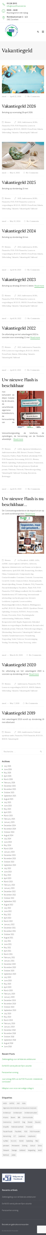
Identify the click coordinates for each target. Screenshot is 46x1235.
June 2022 (8, 911)
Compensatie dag (26, 574)
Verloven (20, 639)
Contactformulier (9, 577)
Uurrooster (17, 632)
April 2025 (7, 812)
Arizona (5, 1117)
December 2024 (10, 825)
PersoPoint (32, 129)
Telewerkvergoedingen (33, 629)
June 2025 (8, 805)
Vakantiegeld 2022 (19, 328)
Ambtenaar (7, 1113)
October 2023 (9, 862)
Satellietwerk (27, 625)
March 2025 (8, 815)
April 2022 (7, 918)
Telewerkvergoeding (32, 470)
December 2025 (10, 786)
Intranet (32, 598)
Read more (39, 285)
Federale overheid (17, 1127)
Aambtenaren (27, 732)
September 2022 (10, 901)
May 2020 (7, 984)
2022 (19, 347)
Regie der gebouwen (22, 466)
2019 (19, 732)
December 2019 (10, 1000)
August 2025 (8, 799)
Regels (19, 622)
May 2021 (7, 947)
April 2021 (7, 951)
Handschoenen (8, 595)
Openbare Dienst (36, 608)
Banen (13, 1117)
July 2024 (7, 838)
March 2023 (8, 881)
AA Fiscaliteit (23, 560)
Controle (28, 577)
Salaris (40, 129)
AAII (18, 1103)
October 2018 (9, 1036)
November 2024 (10, 829)
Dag (23, 1122)
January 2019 (9, 1026)
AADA (20, 449)
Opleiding (12, 463)
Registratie (27, 622)
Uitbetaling (6, 132)
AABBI (31, 560)
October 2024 (9, 832)
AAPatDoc (24, 564)
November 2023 (10, 858)
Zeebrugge (6, 476)
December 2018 (10, 1030)
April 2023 (7, 878)
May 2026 (7, 772)
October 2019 (9, 1007)
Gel (30, 591)
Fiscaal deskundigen (10, 588)
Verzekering (13, 642)
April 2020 (16, 571)
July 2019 (7, 1013)
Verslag (5, 642)
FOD (12, 126)
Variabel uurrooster (16, 636)
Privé (19, 615)
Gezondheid (36, 591)
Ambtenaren (27, 122)
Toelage (14, 1150)
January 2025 (9, 822)
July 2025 (7, 802)
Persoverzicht (7, 466)
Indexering (22, 595)
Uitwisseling (7, 632)
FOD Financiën (21, 126)
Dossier (30, 452)
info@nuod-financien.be (16, 6)
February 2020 (9, 993)
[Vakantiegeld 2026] (23, 79)
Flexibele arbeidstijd (29, 456)
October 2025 (9, 792)
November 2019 (10, 1003)
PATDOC (22, 612)
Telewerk (20, 470)
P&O (36, 1141)
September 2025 (10, 796)
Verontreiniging (31, 639)
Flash (19, 456)
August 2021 (8, 937)
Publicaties (18, 619)
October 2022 (9, 898)
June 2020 (8, 980)
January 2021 (9, 960)
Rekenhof (36, 622)
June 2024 (8, 842)
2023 (19, 296)
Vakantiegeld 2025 (19, 182)
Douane (37, 452)
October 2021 (9, 934)
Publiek (27, 619)
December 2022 (10, 891)
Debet (25, 581)
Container (20, 577)
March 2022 (8, 921)
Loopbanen (32, 1136)
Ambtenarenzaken (9, 452)
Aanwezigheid (14, 564)
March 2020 (8, 990)
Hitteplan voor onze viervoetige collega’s (18, 1088)
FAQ (32, 584)
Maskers (25, 605)
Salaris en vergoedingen (11, 625)
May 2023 (7, 875)
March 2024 (8, 848)
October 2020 (9, 970)
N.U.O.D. (17, 129)
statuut (32, 1146)
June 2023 (8, 871)
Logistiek (15, 601)
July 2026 (7, 766)
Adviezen (32, 564)
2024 (19, 247)
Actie (23, 1103)
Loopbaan (22, 1136)
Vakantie (15, 132)
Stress (40, 1146)
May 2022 (7, 914)
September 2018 (10, 1040)
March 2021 (8, 954)
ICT (16, 595)
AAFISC (5, 564)
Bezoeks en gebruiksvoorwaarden (15, 1224)
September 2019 (10, 1010)
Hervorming (19, 459)
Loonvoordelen (25, 601)
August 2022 (8, 904)
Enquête (6, 1127)
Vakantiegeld (24, 132)
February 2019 (9, 1023)
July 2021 (7, 941)
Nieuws (8, 122)
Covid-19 (5, 581)
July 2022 (7, 908)
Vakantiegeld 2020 (19, 664)
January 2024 (9, 852)
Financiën (6, 126)
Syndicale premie (8, 629)
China (4, 574)
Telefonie (12, 470)
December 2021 (10, 928)
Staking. (25, 1146)
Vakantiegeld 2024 (19, 230)
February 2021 (9, 957)
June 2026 (8, 769)
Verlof (14, 639)
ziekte (34, 642)
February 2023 (9, 885)
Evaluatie (26, 584)
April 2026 (7, 776)
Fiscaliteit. (23, 588)
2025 (19, 198)
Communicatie (13, 574)
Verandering (30, 636)
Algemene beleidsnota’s (32, 449)
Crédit (12, 581)
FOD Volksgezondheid (19, 591)
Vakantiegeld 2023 (19, 279)
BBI (18, 452)
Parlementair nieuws (25, 463)
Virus (21, 642)
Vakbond (33, 132)
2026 (19, 122)
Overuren (14, 612)
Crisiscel (19, 581)
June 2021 (8, 944)
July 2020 (7, 977)
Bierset (24, 452)
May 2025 (7, 809)
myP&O (5, 608)
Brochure (38, 571)
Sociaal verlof (38, 625)
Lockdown (6, 601)
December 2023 (10, 855)
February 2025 (9, 819)
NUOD (24, 129)
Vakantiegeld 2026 (19, 106)
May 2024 (7, 845)
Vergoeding (6, 639)
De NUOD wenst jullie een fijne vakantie (17, 1066)
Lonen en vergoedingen (15, 351)
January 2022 (9, 924)
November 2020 (10, 967)
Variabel (5, 636)
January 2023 (9, 888)
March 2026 (8, 779)
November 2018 (10, 1033)
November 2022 (10, 895)
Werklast (6, 1155)
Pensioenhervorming (10, 1072)
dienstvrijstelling (8, 584)
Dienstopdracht (35, 581)
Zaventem (32, 473)
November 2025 (10, 789)
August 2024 (8, 835)
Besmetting (29, 571)
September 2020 (10, 974)
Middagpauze (35, 605)
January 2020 (9, 997)
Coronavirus (38, 577)
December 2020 (10, 964)
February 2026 (9, 782)
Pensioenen (38, 463)
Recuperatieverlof (9, 622)
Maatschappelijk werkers (12, 605)
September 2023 (10, 865)
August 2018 (8, 1043)
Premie (5, 615)
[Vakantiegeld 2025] (23, 155)
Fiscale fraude (7, 1131)
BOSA (35, 122)
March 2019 (8, 1020)
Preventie (12, 615)
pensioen (6, 1146)
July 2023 (7, 868)
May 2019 (7, 1017)
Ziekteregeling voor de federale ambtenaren (19, 1059)
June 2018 (8, 1046)
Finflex (13, 456)
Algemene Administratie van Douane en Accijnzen (21, 567)
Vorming (24, 473)
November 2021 (10, 931)
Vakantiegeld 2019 (18, 713)
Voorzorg (27, 642)
